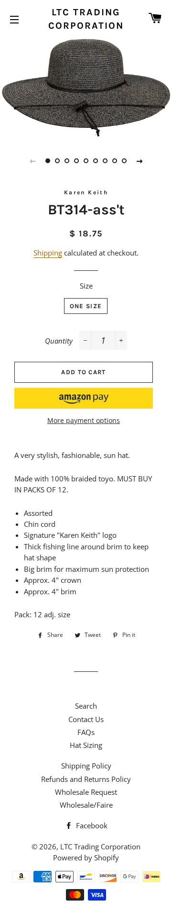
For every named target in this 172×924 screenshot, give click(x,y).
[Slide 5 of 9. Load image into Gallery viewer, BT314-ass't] (86, 161)
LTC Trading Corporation (86, 19)
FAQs (86, 732)
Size (86, 285)
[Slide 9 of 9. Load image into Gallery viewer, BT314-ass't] (124, 161)
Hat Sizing (86, 745)
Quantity (59, 340)
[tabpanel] (86, 87)
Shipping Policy (86, 765)
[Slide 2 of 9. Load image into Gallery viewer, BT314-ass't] (57, 161)
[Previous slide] (32, 160)
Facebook (91, 825)
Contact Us (86, 719)
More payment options (83, 420)
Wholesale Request (86, 792)
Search (86, 706)
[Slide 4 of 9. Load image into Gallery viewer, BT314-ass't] (76, 161)
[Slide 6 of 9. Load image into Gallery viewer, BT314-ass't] (95, 161)
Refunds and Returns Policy (86, 779)
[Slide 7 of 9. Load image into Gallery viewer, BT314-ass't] (105, 161)
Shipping (47, 252)
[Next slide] (139, 160)
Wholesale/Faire (86, 805)
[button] (83, 398)
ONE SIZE (86, 306)
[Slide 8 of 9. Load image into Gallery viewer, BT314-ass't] (114, 161)
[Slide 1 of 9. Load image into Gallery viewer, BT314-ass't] (48, 161)
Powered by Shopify (86, 857)
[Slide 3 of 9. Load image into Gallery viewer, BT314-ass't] (67, 161)
